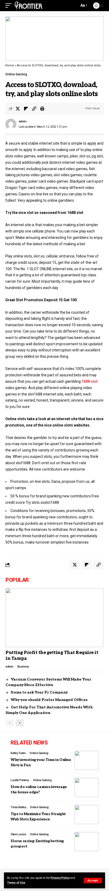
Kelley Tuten (18, 753)
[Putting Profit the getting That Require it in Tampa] (54, 617)
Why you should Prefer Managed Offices (49, 700)
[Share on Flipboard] (26, 108)
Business (23, 666)
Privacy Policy (60, 878)
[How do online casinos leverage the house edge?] (86, 787)
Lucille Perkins (20, 780)
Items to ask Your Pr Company (39, 692)
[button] (93, 880)
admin (23, 121)
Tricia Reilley (18, 807)
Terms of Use (16, 882)
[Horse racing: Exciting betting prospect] (86, 841)
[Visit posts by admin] (10, 124)
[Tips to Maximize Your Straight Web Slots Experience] (86, 814)
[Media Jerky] (28, 5)
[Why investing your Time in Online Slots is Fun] (86, 760)
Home (9, 65)
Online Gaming (16, 74)
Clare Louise (18, 834)
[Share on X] (17, 108)
